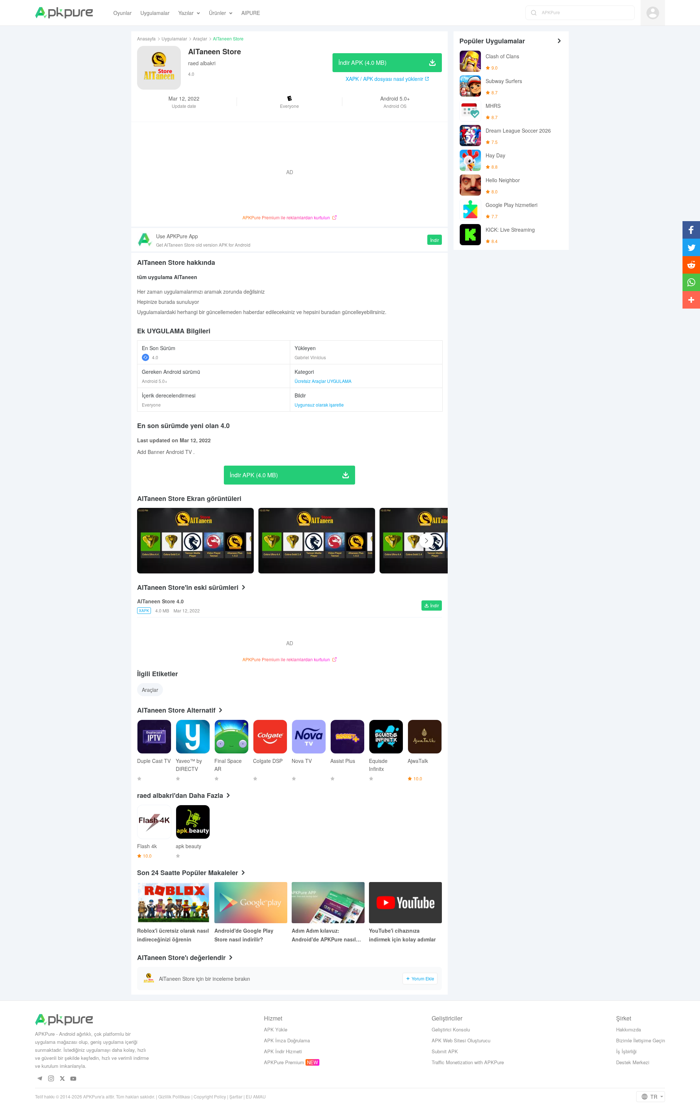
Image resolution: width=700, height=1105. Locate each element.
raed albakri (201, 63)
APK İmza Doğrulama (287, 1040)
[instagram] (50, 1079)
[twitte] (62, 1079)
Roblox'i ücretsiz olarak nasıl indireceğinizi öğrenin (173, 935)
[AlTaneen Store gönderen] (195, 540)
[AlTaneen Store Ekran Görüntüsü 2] (438, 540)
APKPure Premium (284, 1062)
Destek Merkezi (632, 1062)
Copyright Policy (210, 1096)
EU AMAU (256, 1096)
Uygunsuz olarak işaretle (319, 404)
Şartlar (235, 1096)
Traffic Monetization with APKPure (468, 1062)
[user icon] (652, 13)
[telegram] (39, 1079)
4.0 (155, 357)
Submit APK (445, 1051)
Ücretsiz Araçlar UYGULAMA (323, 381)
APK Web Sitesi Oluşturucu (461, 1040)
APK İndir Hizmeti (283, 1051)
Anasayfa (146, 38)
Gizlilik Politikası (174, 1096)
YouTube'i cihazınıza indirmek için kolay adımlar (402, 935)
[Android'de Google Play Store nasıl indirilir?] (250, 902)
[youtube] (73, 1079)
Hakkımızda (628, 1029)
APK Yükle (275, 1029)
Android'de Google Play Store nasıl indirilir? (243, 935)
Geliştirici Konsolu (451, 1029)
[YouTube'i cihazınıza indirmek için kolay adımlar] (405, 902)
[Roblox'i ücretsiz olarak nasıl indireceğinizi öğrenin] (173, 902)
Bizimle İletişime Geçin (640, 1040)
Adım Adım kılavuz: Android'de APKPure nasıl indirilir (324, 935)
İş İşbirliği (626, 1051)
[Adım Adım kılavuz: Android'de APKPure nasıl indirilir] (328, 902)
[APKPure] (64, 13)
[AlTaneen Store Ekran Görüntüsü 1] (316, 540)
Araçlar (200, 38)
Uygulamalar (174, 38)
